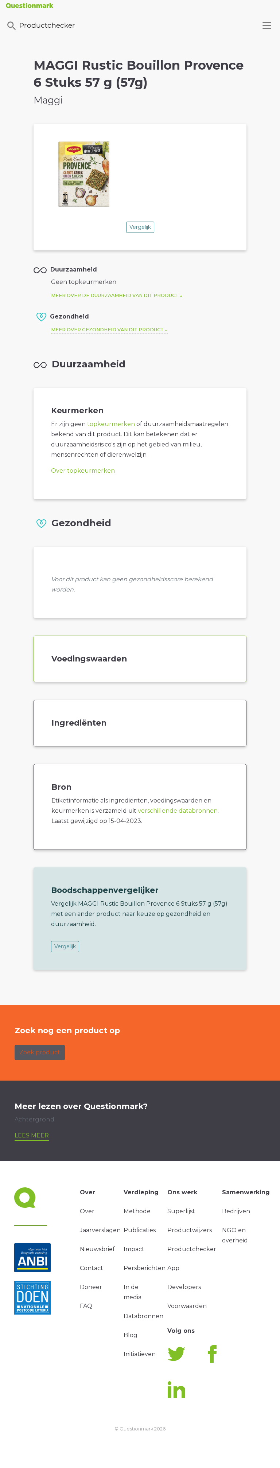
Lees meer (32, 1135)
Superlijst (181, 1211)
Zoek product (39, 1052)
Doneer (91, 1287)
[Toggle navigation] (267, 25)
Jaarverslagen (100, 1230)
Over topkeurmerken (83, 470)
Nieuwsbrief (97, 1249)
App (173, 1268)
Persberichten (145, 1268)
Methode (137, 1211)
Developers (184, 1287)
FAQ (86, 1306)
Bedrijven (236, 1211)
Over (87, 1211)
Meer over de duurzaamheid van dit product (115, 295)
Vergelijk (140, 227)
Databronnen (143, 1316)
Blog (130, 1335)
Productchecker (47, 25)
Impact (134, 1249)
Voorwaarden (187, 1306)
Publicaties (140, 1230)
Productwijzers (189, 1230)
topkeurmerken (111, 424)
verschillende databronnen (178, 810)
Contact (91, 1268)
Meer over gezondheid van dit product (107, 329)
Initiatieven (140, 1354)
